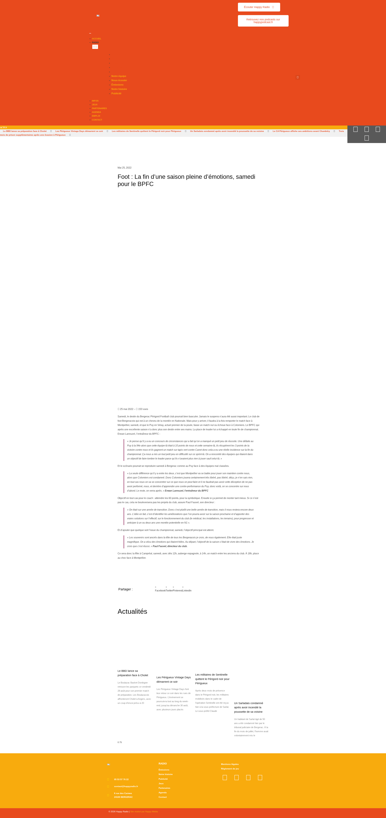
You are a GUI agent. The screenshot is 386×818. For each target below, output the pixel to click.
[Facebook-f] (366, 129)
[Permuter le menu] (90, 33)
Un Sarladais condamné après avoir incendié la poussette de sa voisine (227, 131)
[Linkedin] (366, 138)
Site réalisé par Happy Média (144, 811)
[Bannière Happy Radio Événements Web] (182, 14)
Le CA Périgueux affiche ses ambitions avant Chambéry (301, 131)
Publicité (116, 71)
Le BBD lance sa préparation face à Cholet (25, 131)
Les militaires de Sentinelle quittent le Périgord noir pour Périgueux (146, 131)
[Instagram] (378, 129)
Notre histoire (119, 67)
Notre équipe (118, 54)
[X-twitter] (355, 129)
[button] (297, 77)
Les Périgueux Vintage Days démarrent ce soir (79, 131)
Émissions (117, 63)
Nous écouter (119, 58)
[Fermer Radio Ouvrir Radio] (95, 46)
